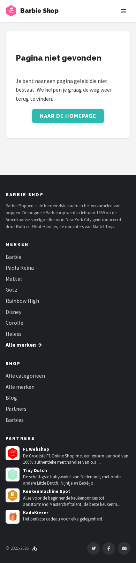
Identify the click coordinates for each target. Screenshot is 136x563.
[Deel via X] (93, 548)
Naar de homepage (68, 116)
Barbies (15, 419)
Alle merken (20, 386)
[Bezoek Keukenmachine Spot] (13, 495)
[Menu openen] (123, 11)
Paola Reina (20, 267)
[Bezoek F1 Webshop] (13, 453)
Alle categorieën (25, 375)
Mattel (14, 278)
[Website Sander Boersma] (34, 548)
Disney (13, 311)
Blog (11, 397)
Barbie (13, 256)
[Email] (124, 548)
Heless (14, 333)
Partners (16, 408)
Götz (11, 289)
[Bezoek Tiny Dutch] (13, 474)
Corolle (14, 322)
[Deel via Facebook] (109, 548)
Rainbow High (22, 300)
